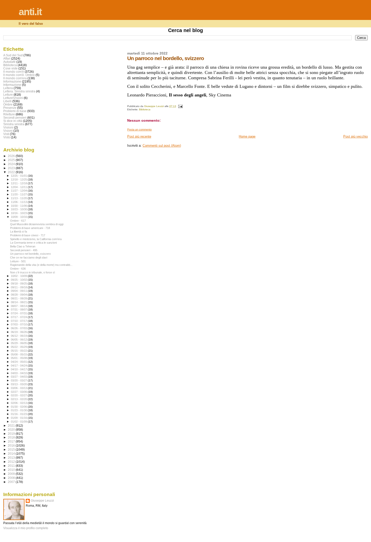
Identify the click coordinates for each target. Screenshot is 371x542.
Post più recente (139, 136)
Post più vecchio (355, 136)
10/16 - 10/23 (19, 213)
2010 (12, 469)
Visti (6, 134)
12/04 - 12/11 (19, 187)
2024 (12, 164)
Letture (8, 94)
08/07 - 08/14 (19, 305)
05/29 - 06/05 (19, 343)
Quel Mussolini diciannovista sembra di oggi (36, 224)
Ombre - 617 (18, 220)
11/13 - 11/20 (19, 198)
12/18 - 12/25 (19, 179)
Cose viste (10, 68)
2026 (12, 156)
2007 (12, 481)
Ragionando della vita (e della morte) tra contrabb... (41, 264)
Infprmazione (12, 84)
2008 (12, 477)
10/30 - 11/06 (19, 205)
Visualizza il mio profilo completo (25, 528)
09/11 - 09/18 (19, 287)
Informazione (12, 81)
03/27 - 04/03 (19, 376)
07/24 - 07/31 (19, 313)
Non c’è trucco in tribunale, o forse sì (32, 272)
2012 (12, 461)
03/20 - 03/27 (19, 380)
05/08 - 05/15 (19, 354)
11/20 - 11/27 (19, 194)
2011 (12, 465)
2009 (12, 473)
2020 (12, 429)
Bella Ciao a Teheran (22, 246)
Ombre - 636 (18, 268)
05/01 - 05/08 (19, 357)
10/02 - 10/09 (19, 275)
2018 (12, 437)
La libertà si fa (18, 231)
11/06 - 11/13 (19, 201)
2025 (12, 160)
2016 (12, 445)
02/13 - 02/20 (19, 399)
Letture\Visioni (13, 97)
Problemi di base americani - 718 (30, 227)
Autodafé (9, 61)
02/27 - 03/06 (19, 391)
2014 (12, 453)
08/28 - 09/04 (19, 294)
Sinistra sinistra (13, 124)
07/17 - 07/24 (19, 317)
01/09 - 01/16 (19, 417)
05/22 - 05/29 (19, 346)
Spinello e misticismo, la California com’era (36, 239)
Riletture (9, 114)
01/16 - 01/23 (19, 414)
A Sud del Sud (13, 55)
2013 (12, 457)
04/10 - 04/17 (19, 369)
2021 (12, 425)
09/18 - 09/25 (19, 283)
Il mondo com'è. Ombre (19, 74)
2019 (12, 433)
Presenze (9, 107)
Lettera (8, 88)
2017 (12, 441)
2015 (12, 449)
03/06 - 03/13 (19, 388)
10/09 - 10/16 (19, 216)
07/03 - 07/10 (19, 324)
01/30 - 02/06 (19, 406)
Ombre (8, 104)
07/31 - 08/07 (19, 309)
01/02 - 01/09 (19, 421)
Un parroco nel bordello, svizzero (30, 253)
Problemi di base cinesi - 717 (27, 235)
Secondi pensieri (14, 117)
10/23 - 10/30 (19, 209)
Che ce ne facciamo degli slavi (28, 257)
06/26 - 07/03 (19, 328)
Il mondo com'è (13, 71)
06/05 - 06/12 (19, 339)
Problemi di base (14, 111)
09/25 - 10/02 (19, 279)
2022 (12, 172)
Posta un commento (139, 129)
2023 (12, 168)
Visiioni (8, 127)
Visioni (8, 130)
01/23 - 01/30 (19, 410)
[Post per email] (180, 106)
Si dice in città (12, 120)
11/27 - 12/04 (19, 190)
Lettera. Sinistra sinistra (19, 91)
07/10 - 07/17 (19, 320)
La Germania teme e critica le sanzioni (33, 242)
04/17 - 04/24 (19, 365)
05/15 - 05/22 (19, 350)
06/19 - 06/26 (19, 331)
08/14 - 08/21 (19, 302)
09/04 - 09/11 (19, 290)
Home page (247, 136)
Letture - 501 (18, 261)
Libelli (7, 101)
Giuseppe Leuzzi (42, 500)
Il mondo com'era (15, 78)
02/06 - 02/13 (19, 402)
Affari (6, 58)
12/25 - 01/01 (19, 175)
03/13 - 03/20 (19, 384)
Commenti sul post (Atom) (162, 145)
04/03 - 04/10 (19, 373)
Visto (6, 137)
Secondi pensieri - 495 (23, 250)
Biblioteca (144, 109)
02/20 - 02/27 (19, 395)
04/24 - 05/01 (19, 361)
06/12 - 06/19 (19, 335)
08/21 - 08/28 (19, 298)
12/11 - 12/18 (19, 183)
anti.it (30, 11)
